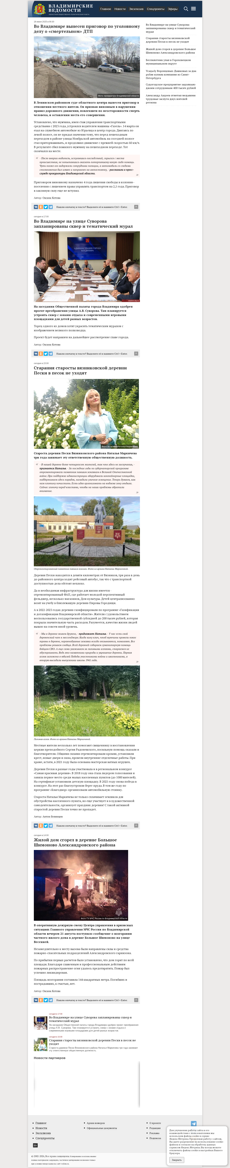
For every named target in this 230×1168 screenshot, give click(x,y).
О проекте (155, 1123)
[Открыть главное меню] (193, 10)
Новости (120, 9)
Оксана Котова (51, 197)
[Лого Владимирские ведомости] (63, 9)
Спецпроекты (155, 9)
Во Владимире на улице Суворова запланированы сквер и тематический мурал (90, 1019)
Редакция (155, 1128)
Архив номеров (96, 1123)
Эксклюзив (136, 9)
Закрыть (177, 1159)
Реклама (154, 1133)
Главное (105, 9)
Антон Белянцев (53, 816)
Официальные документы (102, 1128)
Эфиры (172, 9)
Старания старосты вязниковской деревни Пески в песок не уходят (92, 1042)
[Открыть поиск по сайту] (186, 10)
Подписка (155, 1138)
